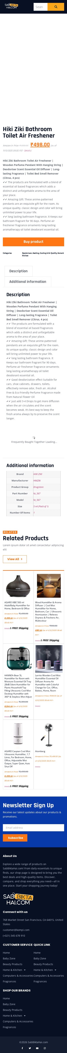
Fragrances (9, 981)
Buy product (33, 241)
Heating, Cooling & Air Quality (45, 253)
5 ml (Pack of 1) (41, 506)
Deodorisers (27, 253)
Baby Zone (9, 958)
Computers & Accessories (18, 975)
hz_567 (36, 493)
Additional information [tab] (27, 281)
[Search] (56, 7)
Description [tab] (18, 271)
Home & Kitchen (12, 970)
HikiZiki (37, 480)
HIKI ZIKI (37, 474)
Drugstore (38, 487)
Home (6, 952)
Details (27, 150)
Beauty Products (12, 964)
